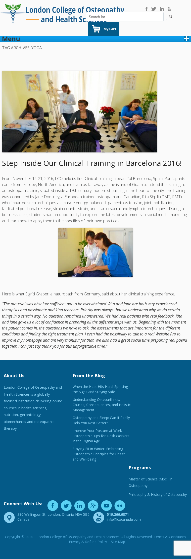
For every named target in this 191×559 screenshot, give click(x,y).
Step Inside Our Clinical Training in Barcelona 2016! (92, 163)
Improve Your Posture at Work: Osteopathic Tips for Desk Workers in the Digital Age (101, 435)
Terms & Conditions (170, 536)
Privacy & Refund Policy (88, 541)
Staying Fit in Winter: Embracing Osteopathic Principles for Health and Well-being (99, 454)
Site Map (118, 541)
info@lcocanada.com (124, 519)
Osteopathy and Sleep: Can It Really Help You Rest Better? (101, 420)
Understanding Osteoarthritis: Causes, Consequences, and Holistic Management (102, 404)
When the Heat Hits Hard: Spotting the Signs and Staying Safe (100, 389)
